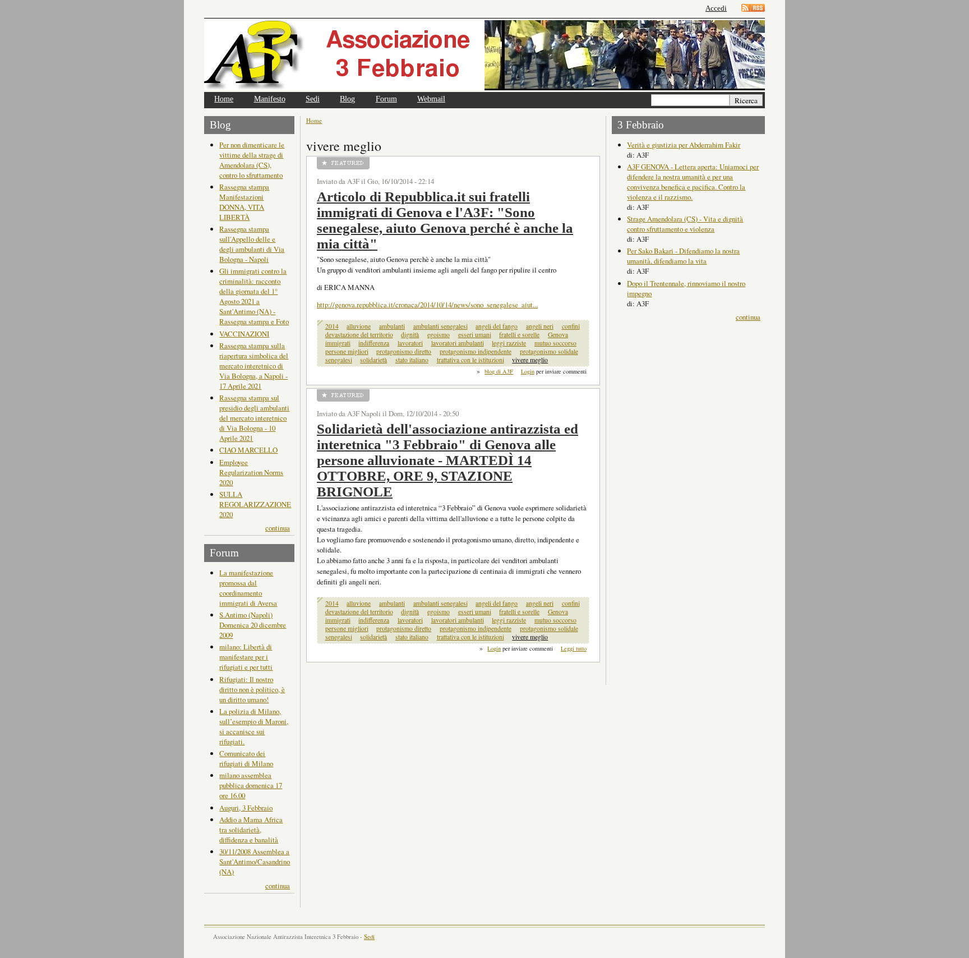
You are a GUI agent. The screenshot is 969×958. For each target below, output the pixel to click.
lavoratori (410, 343)
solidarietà (373, 360)
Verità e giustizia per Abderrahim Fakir (683, 145)
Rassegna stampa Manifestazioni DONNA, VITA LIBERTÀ (244, 202)
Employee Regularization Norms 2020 (251, 472)
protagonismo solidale (549, 351)
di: (631, 155)
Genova (558, 334)
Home (223, 99)
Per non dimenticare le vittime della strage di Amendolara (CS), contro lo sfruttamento (251, 160)
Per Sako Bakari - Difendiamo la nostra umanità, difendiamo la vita (683, 256)
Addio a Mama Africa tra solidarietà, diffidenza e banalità (251, 829)
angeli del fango (497, 326)
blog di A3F (498, 371)
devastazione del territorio (359, 334)
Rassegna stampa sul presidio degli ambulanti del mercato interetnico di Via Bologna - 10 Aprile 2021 (254, 418)
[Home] (344, 55)
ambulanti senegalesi (440, 326)
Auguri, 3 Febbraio (246, 808)
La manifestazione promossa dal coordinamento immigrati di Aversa (248, 588)
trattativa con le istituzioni (470, 360)
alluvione (359, 326)
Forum (386, 99)
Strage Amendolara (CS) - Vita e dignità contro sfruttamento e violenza (685, 224)
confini (571, 326)
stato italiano (411, 360)
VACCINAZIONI (244, 334)
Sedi (313, 99)
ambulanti (392, 326)
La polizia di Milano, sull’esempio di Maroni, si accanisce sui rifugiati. (253, 726)
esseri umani (474, 334)
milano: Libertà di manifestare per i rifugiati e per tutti (246, 657)
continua (277, 528)
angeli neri (539, 326)
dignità (410, 334)
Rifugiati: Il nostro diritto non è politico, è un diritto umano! (252, 689)
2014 (332, 326)
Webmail (431, 99)
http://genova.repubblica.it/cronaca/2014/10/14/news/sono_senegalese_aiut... (427, 305)
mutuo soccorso (555, 343)
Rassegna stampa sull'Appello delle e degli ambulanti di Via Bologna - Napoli (251, 244)
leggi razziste (509, 343)
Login (527, 371)
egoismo (438, 334)
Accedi (716, 8)
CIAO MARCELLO (248, 450)
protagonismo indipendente (475, 351)
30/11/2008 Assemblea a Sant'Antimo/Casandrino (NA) (254, 861)
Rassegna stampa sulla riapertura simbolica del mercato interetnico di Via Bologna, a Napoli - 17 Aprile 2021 (253, 365)
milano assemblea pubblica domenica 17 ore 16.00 (250, 785)
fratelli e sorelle (519, 334)
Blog (347, 99)
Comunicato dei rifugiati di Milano (246, 758)
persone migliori (346, 351)
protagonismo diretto (403, 351)
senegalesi (338, 360)
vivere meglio (530, 360)
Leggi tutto (574, 648)
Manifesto (269, 99)
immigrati (337, 343)
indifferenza (373, 343)
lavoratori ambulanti (457, 343)
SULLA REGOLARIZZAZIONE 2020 (255, 504)
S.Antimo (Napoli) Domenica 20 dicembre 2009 (252, 625)
